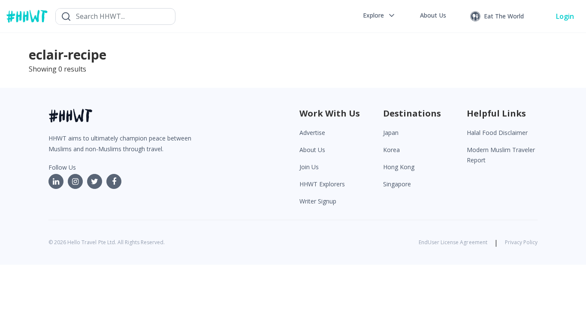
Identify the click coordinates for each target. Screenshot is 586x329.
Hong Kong (398, 167)
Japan (391, 133)
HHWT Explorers (322, 184)
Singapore (397, 184)
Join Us (309, 167)
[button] (379, 15)
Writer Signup (317, 201)
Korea (391, 150)
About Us (312, 150)
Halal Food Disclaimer (497, 133)
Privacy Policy (521, 242)
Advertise (312, 133)
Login (565, 16)
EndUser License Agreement (453, 242)
